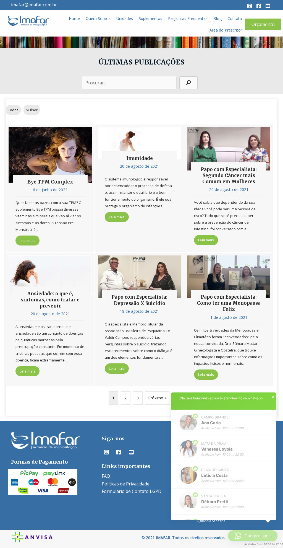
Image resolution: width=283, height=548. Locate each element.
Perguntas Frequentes (188, 18)
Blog (217, 18)
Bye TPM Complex (50, 182)
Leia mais (30, 240)
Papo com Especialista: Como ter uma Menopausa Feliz (229, 303)
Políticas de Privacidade (126, 484)
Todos (13, 109)
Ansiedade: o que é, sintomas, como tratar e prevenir (50, 300)
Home (74, 18)
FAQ (106, 476)
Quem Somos (98, 18)
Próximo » (157, 397)
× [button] (273, 396)
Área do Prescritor (225, 30)
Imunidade (139, 158)
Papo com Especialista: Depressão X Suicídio (139, 300)
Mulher (32, 109)
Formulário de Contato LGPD (131, 491)
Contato (234, 18)
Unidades (124, 18)
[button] (249, 6)
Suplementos (150, 18)
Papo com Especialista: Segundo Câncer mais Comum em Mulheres (229, 175)
